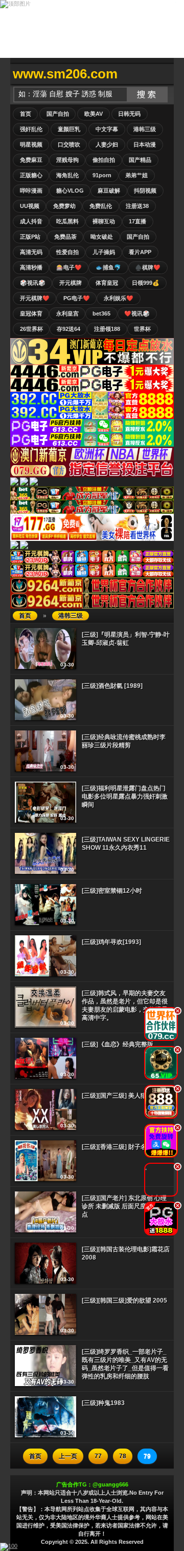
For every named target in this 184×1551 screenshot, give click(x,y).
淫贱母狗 (67, 160)
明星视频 (31, 144)
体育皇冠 (107, 283)
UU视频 (29, 206)
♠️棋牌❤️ (147, 267)
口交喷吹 (69, 144)
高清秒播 (31, 267)
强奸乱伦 (31, 129)
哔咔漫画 (31, 190)
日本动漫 (144, 144)
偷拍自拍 (104, 160)
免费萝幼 (64, 206)
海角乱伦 (67, 175)
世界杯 (142, 329)
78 (122, 1456)
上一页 (68, 1456)
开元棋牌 (70, 283)
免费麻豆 (31, 160)
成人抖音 (31, 221)
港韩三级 (144, 129)
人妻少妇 (107, 144)
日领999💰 (145, 283)
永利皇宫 (67, 313)
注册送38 (137, 206)
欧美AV (93, 114)
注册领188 (107, 329)
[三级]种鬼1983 (103, 1403)
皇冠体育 (31, 313)
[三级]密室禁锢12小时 (112, 890)
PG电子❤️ (76, 298)
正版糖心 (31, 175)
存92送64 (68, 329)
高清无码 (31, 252)
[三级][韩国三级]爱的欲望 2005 (124, 1300)
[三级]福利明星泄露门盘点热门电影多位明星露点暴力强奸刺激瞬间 (125, 796)
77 (98, 1456)
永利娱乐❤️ (118, 298)
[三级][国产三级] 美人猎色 (117, 1095)
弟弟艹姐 (136, 175)
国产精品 (140, 160)
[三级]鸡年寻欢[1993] (111, 942)
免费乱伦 (100, 206)
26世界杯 (31, 329)
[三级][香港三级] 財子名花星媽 (123, 1146)
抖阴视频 (145, 190)
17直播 (137, 221)
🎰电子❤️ (69, 267)
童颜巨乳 (69, 129)
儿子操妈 (104, 252)
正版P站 (30, 237)
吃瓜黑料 (67, 221)
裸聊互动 (104, 221)
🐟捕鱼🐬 (108, 267)
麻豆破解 (109, 190)
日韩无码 (129, 114)
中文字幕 (107, 129)
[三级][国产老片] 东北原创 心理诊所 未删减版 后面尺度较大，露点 (126, 1206)
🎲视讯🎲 (32, 283)
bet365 (101, 313)
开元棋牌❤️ (35, 298)
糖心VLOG (70, 190)
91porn (102, 175)
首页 (25, 114)
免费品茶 (65, 237)
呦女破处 (101, 237)
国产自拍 (58, 114)
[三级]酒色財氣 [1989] (112, 685)
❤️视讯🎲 (137, 313)
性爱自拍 (67, 252)
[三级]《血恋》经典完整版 (117, 1044)
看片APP (140, 252)
